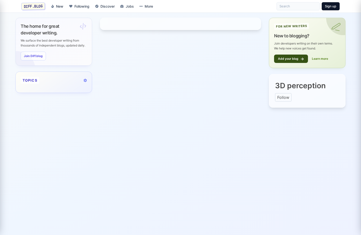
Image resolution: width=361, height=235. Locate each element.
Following (81, 6)
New (59, 6)
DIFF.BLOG (33, 6)
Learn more (320, 58)
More (149, 6)
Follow (283, 97)
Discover (107, 6)
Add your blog (291, 58)
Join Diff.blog (33, 56)
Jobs (130, 6)
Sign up (330, 6)
